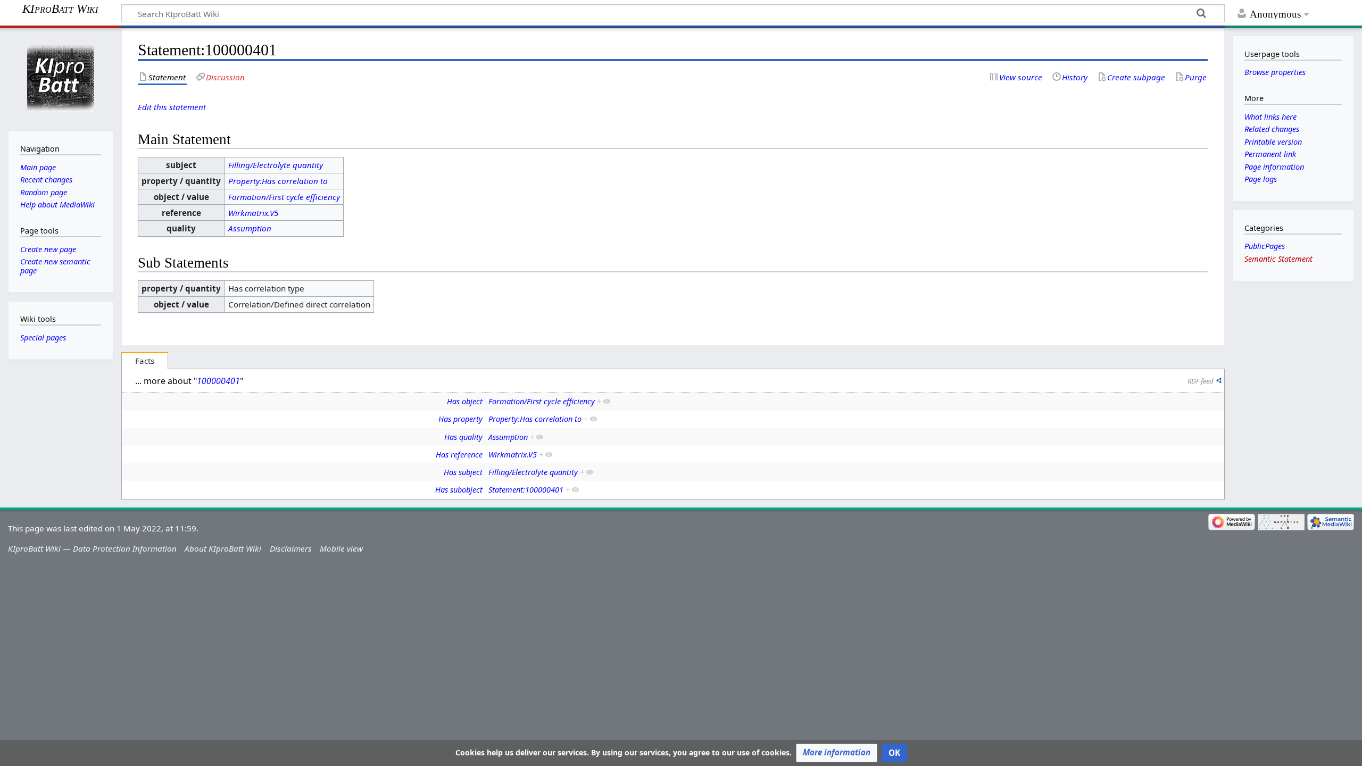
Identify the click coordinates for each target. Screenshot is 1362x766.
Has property (460, 419)
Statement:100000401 (525, 490)
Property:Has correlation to (278, 181)
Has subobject (459, 490)
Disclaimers (291, 548)
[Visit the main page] (60, 78)
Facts (144, 360)
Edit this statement (172, 107)
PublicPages (1264, 246)
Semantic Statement (1278, 259)
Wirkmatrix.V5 (253, 212)
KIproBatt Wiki (60, 9)
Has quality (463, 437)
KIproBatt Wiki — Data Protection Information (92, 548)
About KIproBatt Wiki (223, 548)
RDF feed (1200, 381)
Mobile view (341, 548)
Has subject (463, 472)
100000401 (218, 381)
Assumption (249, 228)
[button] (836, 753)
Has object (465, 401)
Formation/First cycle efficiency (284, 197)
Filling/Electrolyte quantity (275, 165)
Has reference (459, 454)
